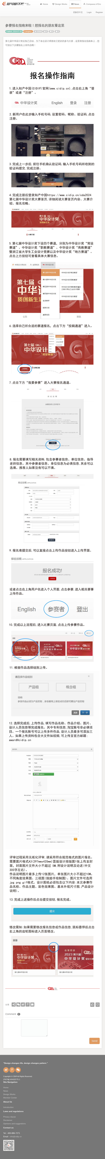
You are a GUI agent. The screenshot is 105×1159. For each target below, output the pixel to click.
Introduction (8, 1107)
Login (89, 12)
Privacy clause (9, 1117)
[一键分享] (14, 1004)
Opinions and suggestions (14, 1123)
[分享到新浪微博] (23, 1004)
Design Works (9, 1094)
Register (99, 12)
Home (5, 1087)
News (5, 1091)
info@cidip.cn (16, 1136)
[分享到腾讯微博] (28, 1004)
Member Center (10, 1098)
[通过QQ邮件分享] (32, 1004)
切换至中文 (78, 12)
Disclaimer (7, 1120)
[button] (92, 4)
